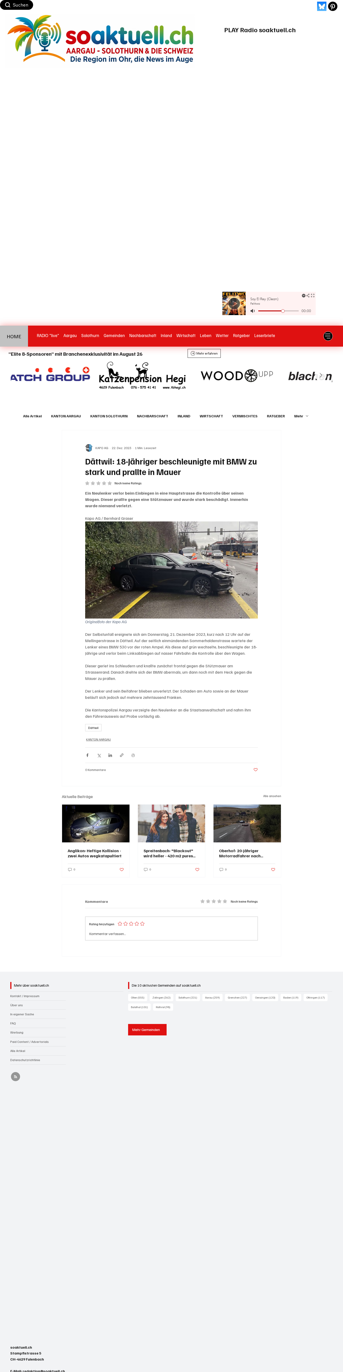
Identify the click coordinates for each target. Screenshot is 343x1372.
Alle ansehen (272, 796)
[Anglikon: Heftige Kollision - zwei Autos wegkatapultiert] (96, 823)
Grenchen (239, 997)
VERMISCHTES (245, 416)
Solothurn (189, 997)
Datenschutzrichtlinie (25, 1060)
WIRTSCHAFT (211, 416)
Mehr (298, 416)
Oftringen (317, 997)
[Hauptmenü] (328, 336)
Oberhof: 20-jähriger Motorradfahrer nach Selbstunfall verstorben (241, 853)
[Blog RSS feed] (15, 1077)
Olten (139, 997)
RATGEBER (276, 416)
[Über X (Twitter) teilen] (99, 755)
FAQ (13, 1023)
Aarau (214, 997)
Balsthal (141, 1007)
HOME (14, 336)
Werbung (16, 1032)
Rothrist (164, 1007)
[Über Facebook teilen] (87, 755)
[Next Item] (321, 375)
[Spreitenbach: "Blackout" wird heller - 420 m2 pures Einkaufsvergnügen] (171, 823)
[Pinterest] (332, 6)
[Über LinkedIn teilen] (110, 755)
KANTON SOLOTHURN (109, 416)
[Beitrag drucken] (133, 755)
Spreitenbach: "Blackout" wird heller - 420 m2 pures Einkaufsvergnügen (168, 853)
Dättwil (93, 728)
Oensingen (266, 997)
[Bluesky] (321, 6)
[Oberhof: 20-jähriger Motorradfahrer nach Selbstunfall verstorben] (247, 823)
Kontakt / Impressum (24, 996)
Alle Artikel (32, 416)
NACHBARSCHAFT (152, 416)
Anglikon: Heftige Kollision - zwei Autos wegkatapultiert (95, 853)
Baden (292, 997)
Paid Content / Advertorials (29, 1042)
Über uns (16, 1005)
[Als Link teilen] (121, 755)
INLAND (184, 416)
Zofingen (162, 997)
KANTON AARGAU (66, 416)
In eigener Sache (22, 1014)
